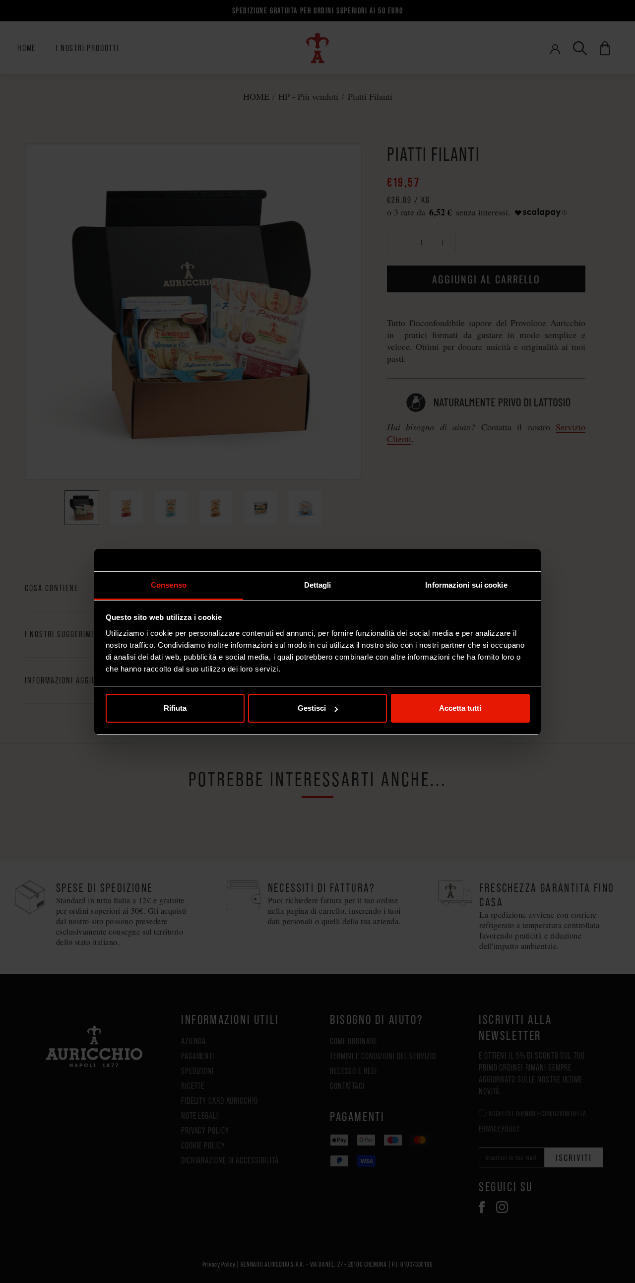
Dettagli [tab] (317, 585)
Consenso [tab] (169, 585)
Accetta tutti (460, 708)
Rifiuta (175, 708)
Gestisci (312, 708)
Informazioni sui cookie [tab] (466, 585)
